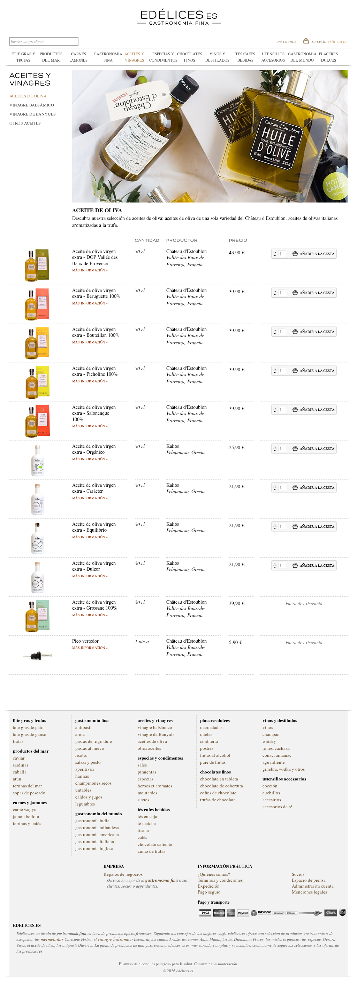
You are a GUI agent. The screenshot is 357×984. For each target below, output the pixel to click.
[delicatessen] (178, 10)
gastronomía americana (97, 834)
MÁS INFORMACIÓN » (90, 270)
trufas (18, 741)
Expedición (209, 886)
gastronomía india (92, 820)
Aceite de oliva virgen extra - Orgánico (94, 449)
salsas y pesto (88, 762)
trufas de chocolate (218, 799)
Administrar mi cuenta (313, 886)
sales (142, 765)
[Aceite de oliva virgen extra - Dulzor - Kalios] (37, 563)
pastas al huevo (89, 748)
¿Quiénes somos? (214, 874)
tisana (143, 830)
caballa (19, 772)
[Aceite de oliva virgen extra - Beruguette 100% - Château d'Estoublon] (37, 290)
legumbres (85, 804)
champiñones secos (93, 783)
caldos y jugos (88, 797)
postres (206, 748)
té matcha (147, 823)
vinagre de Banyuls (32, 114)
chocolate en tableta (219, 779)
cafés (142, 837)
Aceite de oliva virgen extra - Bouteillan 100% (96, 332)
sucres (143, 799)
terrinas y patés (27, 823)
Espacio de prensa (309, 880)
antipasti (83, 727)
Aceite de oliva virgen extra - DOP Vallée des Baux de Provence (94, 257)
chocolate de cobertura (221, 786)
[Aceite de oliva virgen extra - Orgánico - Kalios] (37, 446)
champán (271, 734)
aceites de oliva (28, 95)
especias (145, 779)
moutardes (147, 792)
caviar (18, 758)
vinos (268, 727)
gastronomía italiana (94, 841)
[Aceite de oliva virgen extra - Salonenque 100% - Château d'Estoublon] (37, 407)
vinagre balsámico (31, 105)
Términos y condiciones (220, 880)
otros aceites (25, 123)
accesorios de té (277, 806)
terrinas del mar (27, 786)
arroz (80, 734)
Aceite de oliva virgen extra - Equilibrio (94, 527)
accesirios (272, 799)
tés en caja (147, 816)
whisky (269, 741)
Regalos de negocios (123, 874)
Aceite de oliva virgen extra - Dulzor (94, 566)
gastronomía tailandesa (97, 827)
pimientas (147, 772)
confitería (209, 741)
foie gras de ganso (29, 734)
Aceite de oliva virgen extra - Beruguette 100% (96, 293)
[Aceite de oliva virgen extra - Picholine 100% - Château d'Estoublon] (37, 368)
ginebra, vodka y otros (284, 769)
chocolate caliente (155, 844)
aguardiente (274, 762)
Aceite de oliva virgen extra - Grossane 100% (94, 604)
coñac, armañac (277, 755)
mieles (206, 734)
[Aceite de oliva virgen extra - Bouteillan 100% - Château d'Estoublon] (37, 329)
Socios (298, 874)
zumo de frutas (151, 851)
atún (17, 779)
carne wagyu (25, 809)
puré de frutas (213, 762)
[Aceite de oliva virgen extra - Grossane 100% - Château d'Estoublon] (37, 602)
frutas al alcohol (215, 755)
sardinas (20, 765)
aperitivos (84, 769)
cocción (270, 786)
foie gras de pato (28, 727)
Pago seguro (209, 892)
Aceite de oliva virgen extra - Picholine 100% (95, 371)
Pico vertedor (85, 640)
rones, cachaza (276, 748)
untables (83, 790)
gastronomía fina (161, 880)
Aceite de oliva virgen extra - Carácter (94, 488)
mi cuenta (287, 41)
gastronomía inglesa (94, 848)
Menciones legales (309, 892)
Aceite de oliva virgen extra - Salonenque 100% (94, 413)
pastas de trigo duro (93, 741)
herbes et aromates (155, 786)
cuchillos (271, 792)
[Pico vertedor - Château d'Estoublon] (37, 641)
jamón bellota (26, 816)
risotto (81, 755)
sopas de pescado (29, 792)
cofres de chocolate (218, 792)
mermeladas (211, 727)
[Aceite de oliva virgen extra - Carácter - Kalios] (37, 485)
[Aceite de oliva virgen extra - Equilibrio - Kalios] (37, 524)
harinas (82, 776)
